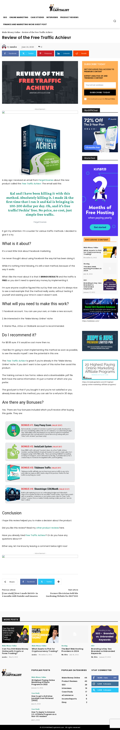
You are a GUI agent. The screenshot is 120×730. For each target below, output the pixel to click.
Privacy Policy (110, 99)
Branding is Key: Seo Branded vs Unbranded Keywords (93, 286)
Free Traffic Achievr (36, 535)
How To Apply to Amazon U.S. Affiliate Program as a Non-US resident (43, 714)
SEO (85, 280)
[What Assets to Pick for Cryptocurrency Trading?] (109, 252)
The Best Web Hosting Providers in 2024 (93, 268)
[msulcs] (4, 47)
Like (114, 677)
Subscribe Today (100, 92)
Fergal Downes (46, 180)
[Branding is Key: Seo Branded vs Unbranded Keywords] (109, 284)
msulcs (13, 47)
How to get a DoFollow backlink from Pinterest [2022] (42, 698)
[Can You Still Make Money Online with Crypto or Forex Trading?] (15, 634)
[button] (115, 21)
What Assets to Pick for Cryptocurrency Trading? (93, 252)
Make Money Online (11, 32)
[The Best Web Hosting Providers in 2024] (109, 268)
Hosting (87, 264)
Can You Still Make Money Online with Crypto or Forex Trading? (15, 651)
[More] (58, 582)
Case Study (35, 693)
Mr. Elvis (64, 655)
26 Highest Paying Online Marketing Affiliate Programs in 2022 (43, 682)
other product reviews (47, 527)
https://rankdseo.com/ (90, 321)
